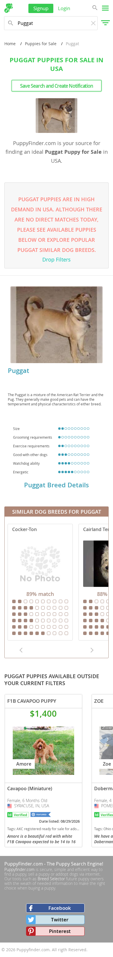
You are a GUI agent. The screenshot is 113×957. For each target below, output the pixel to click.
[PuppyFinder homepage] (8, 8)
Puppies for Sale (41, 43)
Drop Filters (56, 259)
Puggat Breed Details (56, 485)
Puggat (18, 370)
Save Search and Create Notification (56, 86)
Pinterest (60, 931)
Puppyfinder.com (19, 869)
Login (64, 8)
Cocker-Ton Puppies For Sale (40, 582)
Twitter (59, 919)
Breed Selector (51, 878)
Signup (40, 8)
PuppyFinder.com (23, 864)
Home (10, 43)
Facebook (59, 908)
